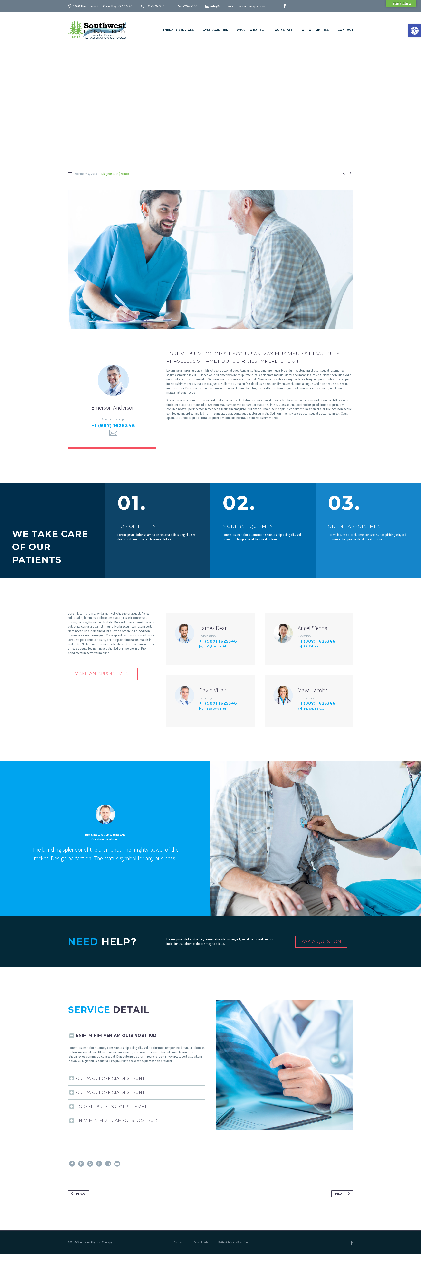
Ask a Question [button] (321, 941)
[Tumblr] (99, 1164)
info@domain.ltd (216, 646)
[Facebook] (284, 6)
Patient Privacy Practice (233, 1242)
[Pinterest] (90, 1164)
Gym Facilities (215, 30)
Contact (345, 30)
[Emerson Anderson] (112, 399)
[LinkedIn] (108, 1164)
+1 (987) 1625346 (113, 425)
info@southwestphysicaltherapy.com (237, 6)
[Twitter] (81, 1164)
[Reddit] (117, 1164)
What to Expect (251, 30)
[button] (414, 30)
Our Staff (284, 30)
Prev (80, 1194)
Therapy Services (178, 30)
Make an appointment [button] (102, 673)
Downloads (201, 1242)
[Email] (113, 433)
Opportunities (315, 30)
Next (340, 1194)
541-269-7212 (155, 6)
